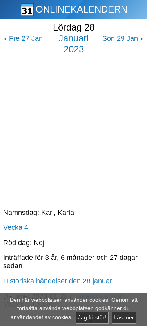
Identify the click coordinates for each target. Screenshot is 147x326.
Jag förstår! (92, 318)
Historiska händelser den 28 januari (58, 281)
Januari (73, 38)
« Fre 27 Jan (23, 38)
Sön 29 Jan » (123, 38)
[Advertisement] (73, 128)
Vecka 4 (15, 227)
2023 (74, 49)
